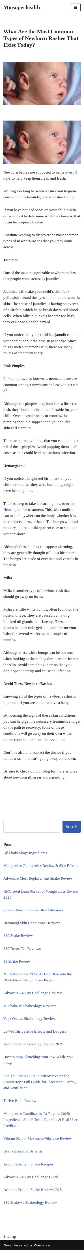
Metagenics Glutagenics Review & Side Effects (40, 866)
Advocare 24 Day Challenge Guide (31, 1177)
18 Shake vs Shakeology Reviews (29, 1006)
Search (71, 827)
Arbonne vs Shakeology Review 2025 (33, 1044)
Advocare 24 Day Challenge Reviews (32, 993)
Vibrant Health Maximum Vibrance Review (37, 1138)
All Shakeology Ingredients (25, 853)
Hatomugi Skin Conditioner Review (31, 923)
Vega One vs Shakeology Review (29, 1019)
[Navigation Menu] (75, 7)
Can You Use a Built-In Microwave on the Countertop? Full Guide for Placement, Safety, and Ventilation (39, 1082)
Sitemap (9, 1236)
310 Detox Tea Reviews (22, 949)
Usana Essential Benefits (23, 1151)
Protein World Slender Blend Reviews (33, 910)
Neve (7, 1245)
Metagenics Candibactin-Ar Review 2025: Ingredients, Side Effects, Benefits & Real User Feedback (40, 1120)
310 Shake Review (18, 936)
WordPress (42, 1245)
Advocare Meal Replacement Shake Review (38, 878)
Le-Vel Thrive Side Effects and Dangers (34, 1031)
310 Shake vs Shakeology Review (30, 1202)
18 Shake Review (17, 961)
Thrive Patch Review (19, 1101)
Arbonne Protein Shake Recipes (28, 1164)
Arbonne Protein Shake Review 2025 (32, 1190)
